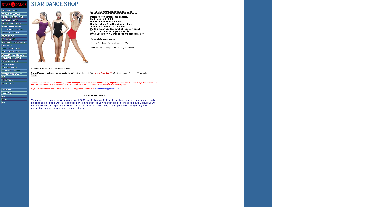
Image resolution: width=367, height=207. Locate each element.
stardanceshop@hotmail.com (107, 89)
